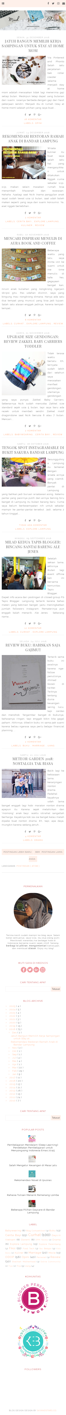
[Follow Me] (30, 971)
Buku (27, 746)
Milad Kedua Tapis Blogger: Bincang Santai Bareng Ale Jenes (33, 547)
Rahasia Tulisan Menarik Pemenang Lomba (33, 1195)
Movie (52, 1252)
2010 (13, 1100)
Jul (14, 1057)
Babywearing (24, 434)
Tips (10, 1266)
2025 (13, 1006)
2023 (13, 1012)
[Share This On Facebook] (25, 115)
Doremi (25, 1239)
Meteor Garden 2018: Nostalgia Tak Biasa (33, 761)
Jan (14, 1074)
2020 (13, 1022)
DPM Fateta (42, 1240)
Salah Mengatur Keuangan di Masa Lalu (33, 1165)
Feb (15, 1071)
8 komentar (33, 320)
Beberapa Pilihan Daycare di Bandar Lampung (33, 1211)
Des (14, 1032)
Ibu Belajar (45, 1248)
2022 (13, 1016)
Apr (14, 1064)
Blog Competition (35, 1230)
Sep (15, 1054)
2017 (13, 1077)
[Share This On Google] (39, 115)
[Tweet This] (30, 115)
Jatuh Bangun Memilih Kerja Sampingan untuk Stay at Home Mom (33, 46)
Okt (14, 1051)
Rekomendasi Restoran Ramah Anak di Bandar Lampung (33, 138)
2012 (13, 1094)
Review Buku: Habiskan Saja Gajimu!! (33, 647)
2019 (13, 1026)
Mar (15, 1067)
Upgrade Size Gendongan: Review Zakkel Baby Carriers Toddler (33, 341)
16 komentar (33, 119)
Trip (19, 1266)
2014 (13, 1087)
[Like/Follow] (23, 971)
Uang (51, 746)
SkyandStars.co (46, 1410)
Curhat (19, 324)
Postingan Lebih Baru (18, 852)
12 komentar (33, 628)
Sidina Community (51, 1262)
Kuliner (27, 225)
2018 (12, 1029)
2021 (13, 1019)
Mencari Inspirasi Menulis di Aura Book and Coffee (33, 240)
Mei (14, 1061)
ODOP (9, 1257)
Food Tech (28, 1248)
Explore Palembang (50, 1244)
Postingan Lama (52, 852)
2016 (13, 1081)
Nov (15, 1047)
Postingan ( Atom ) (28, 866)
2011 (13, 1097)
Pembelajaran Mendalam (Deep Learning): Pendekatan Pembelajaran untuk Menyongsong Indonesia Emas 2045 (33, 1148)
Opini (38, 123)
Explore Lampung (47, 221)
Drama (38, 840)
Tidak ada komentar (33, 525)
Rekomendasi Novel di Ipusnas (33, 1180)
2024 (13, 1009)
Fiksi (12, 1248)
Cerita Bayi (25, 221)
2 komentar (33, 218)
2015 (13, 1084)
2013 (13, 1090)
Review (40, 225)
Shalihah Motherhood (24, 1261)
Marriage (39, 746)
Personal (41, 1257)
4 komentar (33, 836)
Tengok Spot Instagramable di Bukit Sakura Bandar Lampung (33, 450)
